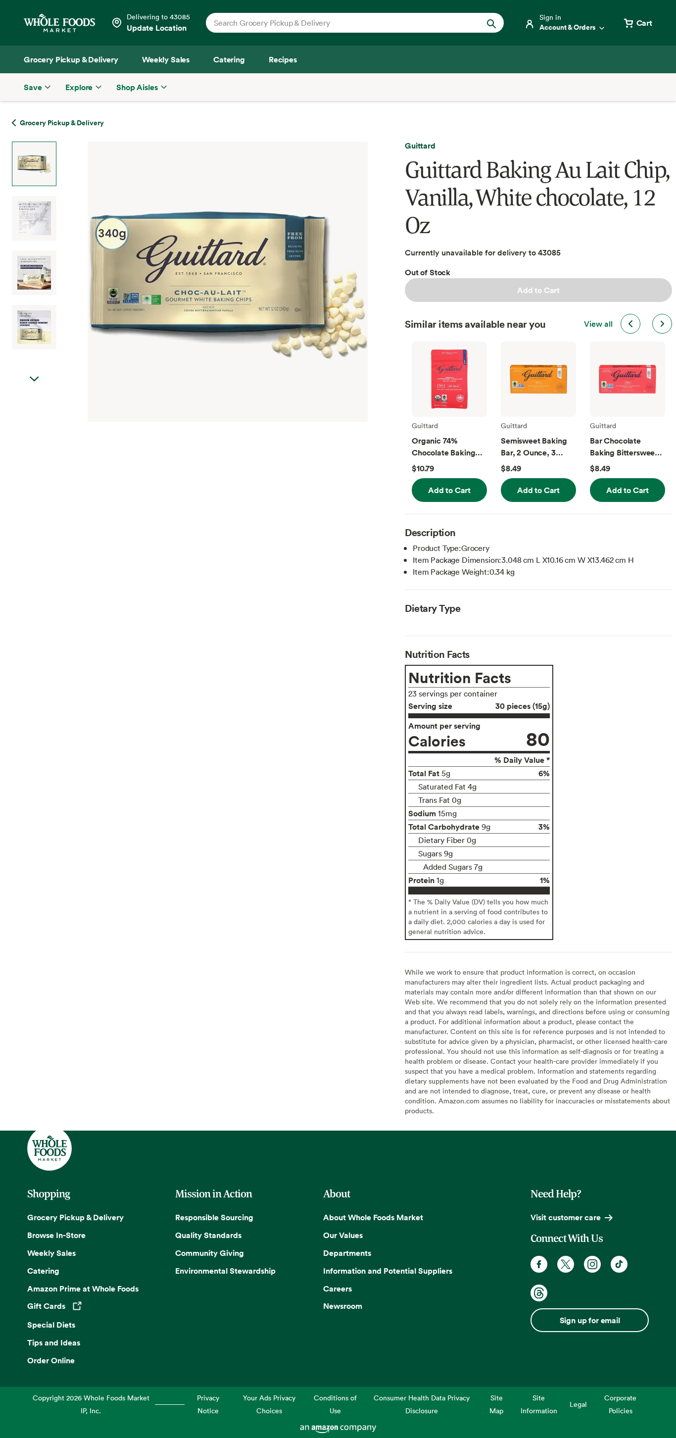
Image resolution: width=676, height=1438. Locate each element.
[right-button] (662, 324)
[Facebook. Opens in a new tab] (539, 1264)
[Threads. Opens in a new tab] (539, 1293)
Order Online (51, 1360)
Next (34, 379)
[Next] (201, 282)
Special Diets (51, 1324)
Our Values (343, 1235)
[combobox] (341, 23)
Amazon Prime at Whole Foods (83, 1288)
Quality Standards (208, 1235)
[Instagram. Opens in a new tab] (592, 1264)
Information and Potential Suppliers (387, 1270)
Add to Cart (538, 290)
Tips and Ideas (53, 1342)
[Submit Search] (491, 23)
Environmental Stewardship (225, 1270)
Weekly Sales (51, 1252)
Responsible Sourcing (214, 1217)
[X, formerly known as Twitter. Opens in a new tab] (565, 1264)
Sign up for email (590, 1320)
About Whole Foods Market (373, 1217)
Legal (578, 1404)
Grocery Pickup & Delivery (75, 1217)
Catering (43, 1270)
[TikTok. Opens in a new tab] (619, 1264)
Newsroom (342, 1305)
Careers (337, 1288)
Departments (347, 1252)
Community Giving (209, 1252)
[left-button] (630, 324)
